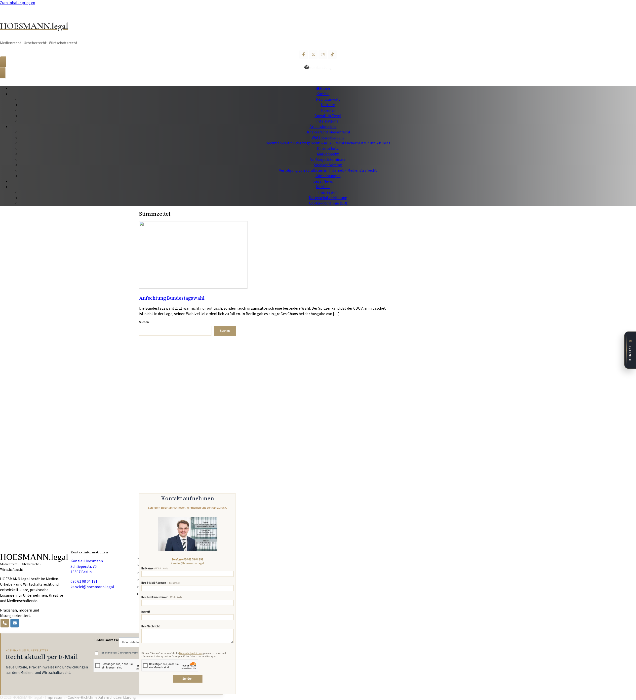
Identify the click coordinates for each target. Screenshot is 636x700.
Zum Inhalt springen (17, 2)
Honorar (328, 110)
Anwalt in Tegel (328, 116)
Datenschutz (328, 148)
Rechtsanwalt (328, 99)
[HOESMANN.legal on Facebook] (303, 54)
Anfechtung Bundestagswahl (171, 298)
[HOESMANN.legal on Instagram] (322, 54)
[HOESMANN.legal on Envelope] (14, 623)
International (328, 121)
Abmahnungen (328, 176)
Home (325, 88)
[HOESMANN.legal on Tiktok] (332, 54)
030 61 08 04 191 (193, 559)
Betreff (145, 612)
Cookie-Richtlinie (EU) (328, 203)
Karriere (328, 105)
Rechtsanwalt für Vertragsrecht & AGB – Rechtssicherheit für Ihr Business (328, 143)
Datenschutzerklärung (328, 198)
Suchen (144, 322)
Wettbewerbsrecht (328, 137)
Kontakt (323, 187)
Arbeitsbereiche (323, 126)
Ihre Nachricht (150, 626)
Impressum (328, 192)
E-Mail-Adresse (106, 640)
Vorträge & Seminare (328, 159)
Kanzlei (323, 94)
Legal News (323, 181)
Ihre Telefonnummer (161, 597)
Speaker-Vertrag (328, 165)
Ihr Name (154, 569)
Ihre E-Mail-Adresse (160, 583)
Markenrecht (328, 154)
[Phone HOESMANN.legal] (4, 623)
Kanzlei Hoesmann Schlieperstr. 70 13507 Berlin (87, 566)
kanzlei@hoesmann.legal (187, 563)
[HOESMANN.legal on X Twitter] (313, 54)
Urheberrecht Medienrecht (328, 132)
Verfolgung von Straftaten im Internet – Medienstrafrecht (328, 170)
